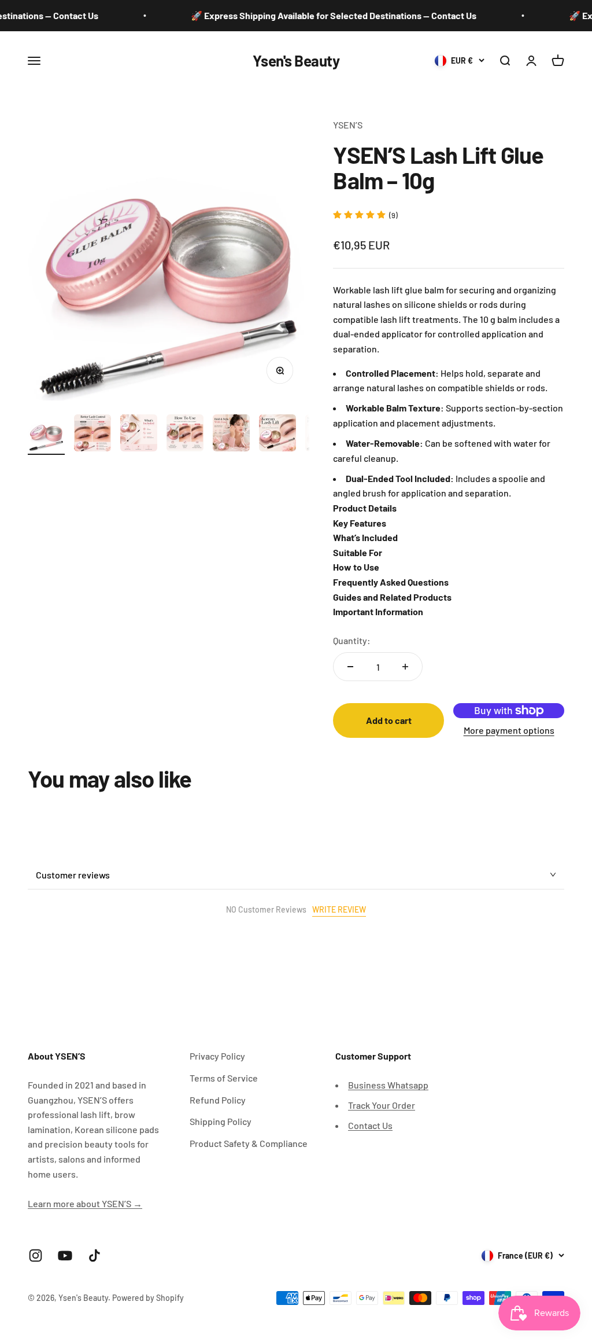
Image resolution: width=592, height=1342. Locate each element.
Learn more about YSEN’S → (85, 1203)
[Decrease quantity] (350, 667)
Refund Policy (218, 1099)
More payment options (509, 730)
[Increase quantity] (405, 667)
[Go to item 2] (92, 434)
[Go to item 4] (185, 434)
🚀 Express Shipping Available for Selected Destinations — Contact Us (318, 15)
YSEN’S (347, 124)
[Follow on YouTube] (65, 1255)
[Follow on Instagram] (35, 1255)
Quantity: (352, 640)
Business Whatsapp (388, 1084)
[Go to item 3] (138, 434)
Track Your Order (381, 1105)
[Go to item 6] (277, 434)
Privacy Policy (217, 1055)
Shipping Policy (220, 1121)
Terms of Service (224, 1077)
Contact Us (370, 1125)
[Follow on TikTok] (94, 1255)
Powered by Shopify (148, 1298)
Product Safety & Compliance (249, 1143)
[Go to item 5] (231, 434)
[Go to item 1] (46, 434)
